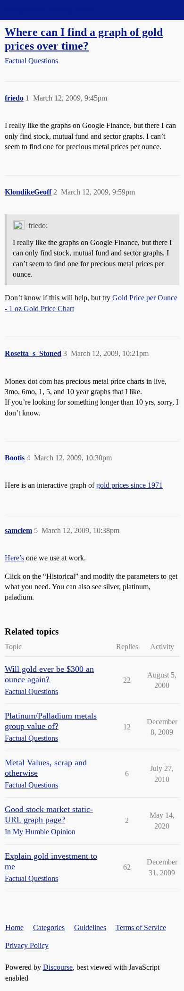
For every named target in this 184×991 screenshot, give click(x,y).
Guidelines (90, 927)
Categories (49, 927)
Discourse (58, 967)
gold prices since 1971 (129, 485)
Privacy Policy (27, 945)
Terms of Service (141, 927)
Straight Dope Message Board (49, 10)
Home (14, 927)
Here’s (14, 558)
